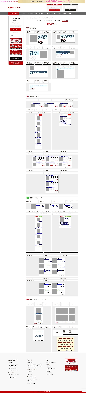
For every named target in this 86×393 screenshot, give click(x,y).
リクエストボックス (13, 368)
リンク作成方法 (57, 20)
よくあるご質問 (50, 374)
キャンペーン (30, 371)
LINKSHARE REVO (12, 377)
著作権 (48, 371)
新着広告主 (30, 362)
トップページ (11, 362)
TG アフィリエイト (12, 376)
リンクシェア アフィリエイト (14, 374)
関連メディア (49, 373)
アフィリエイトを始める (13, 13)
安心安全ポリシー (12, 365)
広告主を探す (31, 13)
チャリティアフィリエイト (14, 370)
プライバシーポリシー (51, 368)
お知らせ (30, 374)
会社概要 (70, 13)
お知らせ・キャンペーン (40, 13)
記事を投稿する (15, 29)
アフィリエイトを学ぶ (62, 13)
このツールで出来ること (47, 20)
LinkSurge (30, 381)
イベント (30, 373)
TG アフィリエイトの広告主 (33, 365)
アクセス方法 (38, 20)
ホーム (27, 17)
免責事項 (49, 370)
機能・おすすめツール (51, 13)
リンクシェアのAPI (31, 383)
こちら (18, 32)
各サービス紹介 (23, 13)
